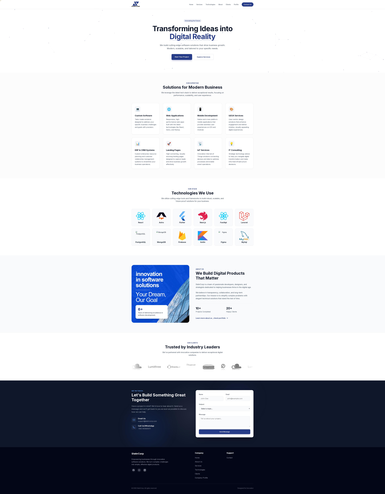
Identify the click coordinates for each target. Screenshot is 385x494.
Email (227, 394)
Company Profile (201, 478)
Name (201, 394)
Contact (230, 458)
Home (191, 4)
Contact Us (247, 4)
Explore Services (203, 57)
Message (202, 414)
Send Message (224, 432)
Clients (228, 4)
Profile (236, 4)
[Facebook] (134, 470)
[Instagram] (139, 470)
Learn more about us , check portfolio (211, 318)
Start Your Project (182, 57)
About (220, 4)
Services (199, 4)
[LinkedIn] (145, 470)
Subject (201, 404)
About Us (198, 462)
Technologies (210, 4)
